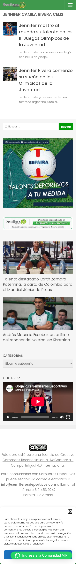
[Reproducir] (8, 417)
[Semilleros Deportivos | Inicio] (18, 5)
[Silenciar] (62, 417)
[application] (38, 401)
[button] (70, 512)
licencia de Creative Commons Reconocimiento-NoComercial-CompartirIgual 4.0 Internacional (38, 460)
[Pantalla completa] (68, 417)
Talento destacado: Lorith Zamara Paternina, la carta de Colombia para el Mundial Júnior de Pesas (37, 284)
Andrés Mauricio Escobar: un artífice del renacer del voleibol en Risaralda (36, 337)
